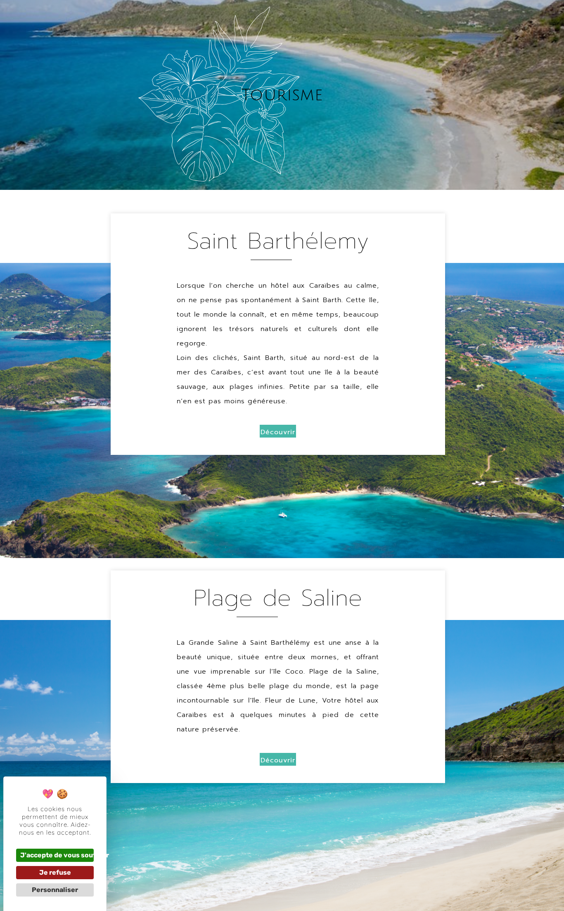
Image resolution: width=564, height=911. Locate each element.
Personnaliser (55, 890)
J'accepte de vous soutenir (57, 855)
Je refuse (55, 872)
